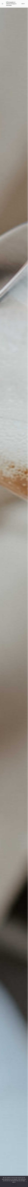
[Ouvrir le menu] (2, 4)
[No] (26, 1181)
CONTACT (23, 3)
